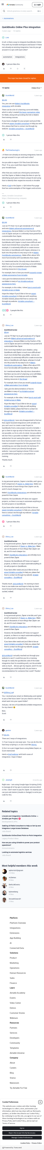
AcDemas (12, 877)
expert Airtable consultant (19, 123)
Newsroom (14, 1083)
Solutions (14, 952)
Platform (14, 918)
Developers (14, 1038)
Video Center (15, 1003)
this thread (22, 269)
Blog (12, 1072)
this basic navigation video (29, 112)
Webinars (14, 1018)
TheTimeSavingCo (13, 150)
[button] (2, 5)
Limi (7, 37)
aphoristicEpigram (16, 870)
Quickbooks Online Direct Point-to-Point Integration (22, 835)
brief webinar (13, 754)
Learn (12, 987)
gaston (8, 730)
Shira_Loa (9, 325)
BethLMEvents (14, 884)
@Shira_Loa (8, 692)
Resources (14, 1022)
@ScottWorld (9, 420)
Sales (12, 978)
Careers (13, 1067)
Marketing (14, 963)
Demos (13, 1008)
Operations (14, 968)
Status (13, 1078)
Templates (14, 1048)
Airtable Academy (17, 992)
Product (13, 958)
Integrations (20, 57)
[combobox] (22, 11)
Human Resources (18, 973)
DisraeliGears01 (15, 899)
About (12, 1062)
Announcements (8, 848)
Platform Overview (18, 923)
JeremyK (9, 780)
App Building (15, 938)
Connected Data (17, 948)
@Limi (4, 100)
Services (13, 1032)
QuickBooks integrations (17, 492)
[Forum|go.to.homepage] (14, 5)
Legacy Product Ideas (10, 838)
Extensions (14, 933)
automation (7, 57)
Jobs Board (6, 831)
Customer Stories (17, 1013)
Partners (13, 1027)
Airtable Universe (17, 1053)
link (9, 185)
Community (15, 1043)
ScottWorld (10, 95)
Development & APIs (9, 821)
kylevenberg (13, 892)
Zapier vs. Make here (25, 484)
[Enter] (4, 11)
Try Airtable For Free (18, 1088)
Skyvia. (34, 744)
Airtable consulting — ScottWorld (21, 128)
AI (11, 943)
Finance (13, 983)
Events (13, 998)
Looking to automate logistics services (17, 852)
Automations (9, 18)
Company (14, 1057)
